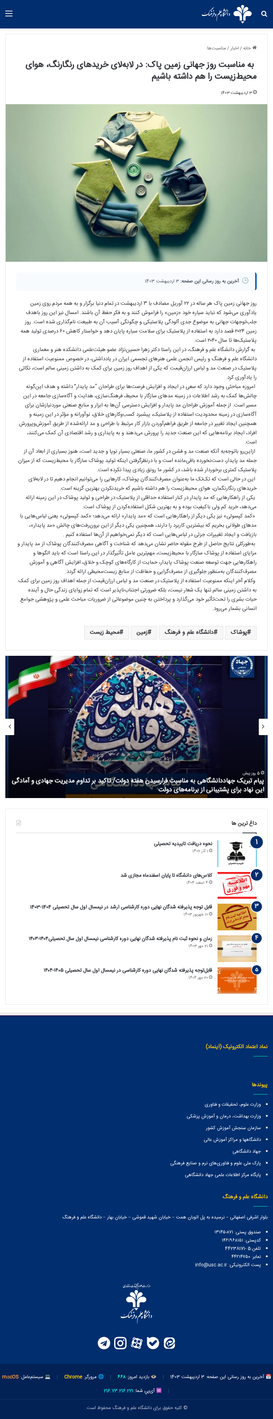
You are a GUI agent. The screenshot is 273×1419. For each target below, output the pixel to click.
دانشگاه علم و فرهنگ (189, 632)
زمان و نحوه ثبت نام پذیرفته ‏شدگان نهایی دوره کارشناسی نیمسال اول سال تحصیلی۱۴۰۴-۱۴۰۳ (120, 939)
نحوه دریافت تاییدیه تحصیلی (183, 844)
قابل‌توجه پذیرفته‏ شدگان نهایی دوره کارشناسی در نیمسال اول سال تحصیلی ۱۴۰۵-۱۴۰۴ (128, 970)
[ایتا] (169, 1343)
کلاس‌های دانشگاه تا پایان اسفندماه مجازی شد (166, 875)
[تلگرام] (104, 1343)
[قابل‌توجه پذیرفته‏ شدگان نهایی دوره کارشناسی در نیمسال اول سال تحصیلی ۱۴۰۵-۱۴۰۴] (237, 980)
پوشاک (239, 632)
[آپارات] (136, 1343)
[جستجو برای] (264, 17)
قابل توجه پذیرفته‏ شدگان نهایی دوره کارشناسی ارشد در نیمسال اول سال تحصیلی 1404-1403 (121, 907)
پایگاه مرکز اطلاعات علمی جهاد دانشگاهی (223, 1175)
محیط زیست (104, 632)
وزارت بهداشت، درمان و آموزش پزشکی (224, 1116)
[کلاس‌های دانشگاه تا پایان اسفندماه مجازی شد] (237, 885)
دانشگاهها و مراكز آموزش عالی (232, 1140)
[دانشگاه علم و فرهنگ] (227, 14)
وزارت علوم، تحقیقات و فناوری (233, 1105)
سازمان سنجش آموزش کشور (233, 1128)
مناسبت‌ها (216, 48)
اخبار (234, 48)
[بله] (153, 1343)
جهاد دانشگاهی (246, 1151)
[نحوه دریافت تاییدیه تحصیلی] (237, 853)
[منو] (8, 17)
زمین (142, 632)
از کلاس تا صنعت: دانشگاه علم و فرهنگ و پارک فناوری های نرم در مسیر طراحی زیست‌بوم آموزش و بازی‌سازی (140, 785)
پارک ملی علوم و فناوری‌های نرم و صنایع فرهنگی (215, 1163)
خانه (247, 48)
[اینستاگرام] (120, 1343)
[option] (136, 727)
